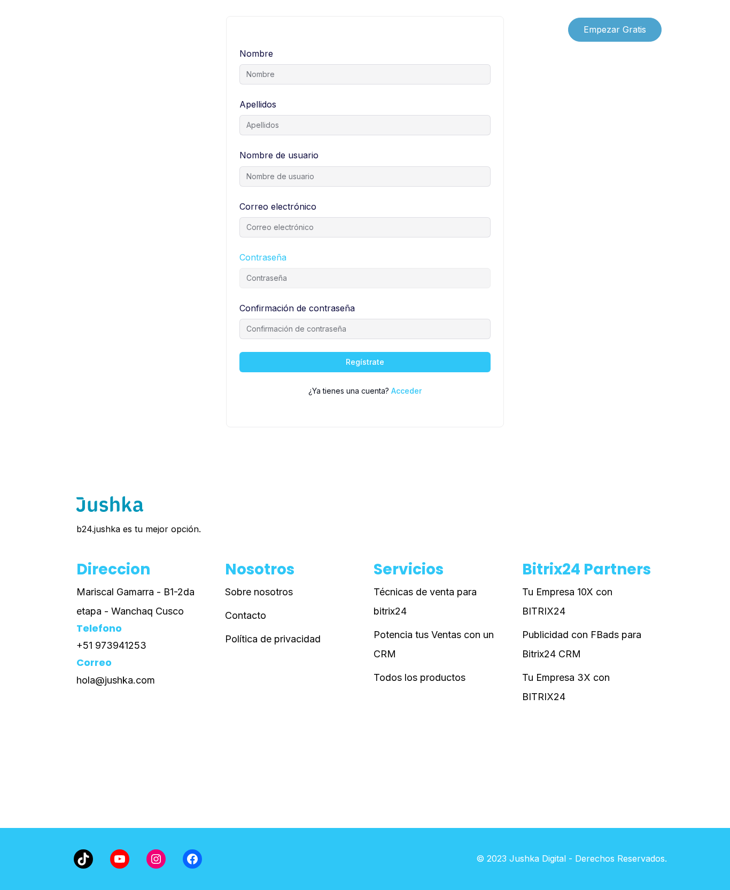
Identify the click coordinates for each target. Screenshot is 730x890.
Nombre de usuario (279, 155)
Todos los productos (419, 677)
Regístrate (365, 361)
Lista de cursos (101, 29)
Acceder (406, 390)
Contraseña (262, 257)
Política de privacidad (273, 639)
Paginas (169, 29)
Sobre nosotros (259, 591)
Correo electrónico (277, 206)
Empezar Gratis (615, 29)
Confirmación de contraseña (297, 308)
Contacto (245, 615)
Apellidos (257, 104)
